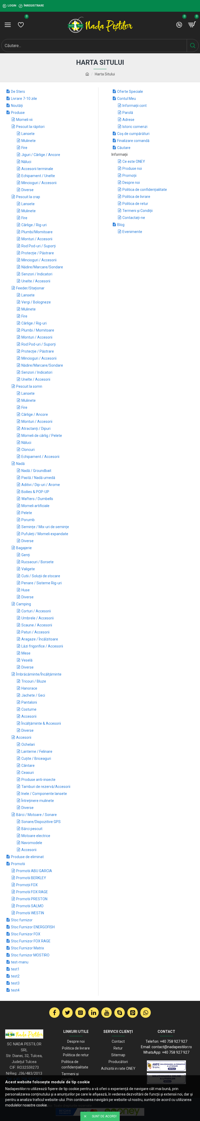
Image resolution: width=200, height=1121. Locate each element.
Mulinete (28, 141)
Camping (23, 604)
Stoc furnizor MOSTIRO (30, 955)
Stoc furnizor (22, 920)
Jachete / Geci (33, 695)
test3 (15, 983)
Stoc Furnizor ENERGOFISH (33, 927)
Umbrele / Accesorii (37, 618)
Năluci (26, 162)
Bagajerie (24, 548)
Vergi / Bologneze (36, 302)
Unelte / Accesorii (35, 281)
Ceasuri (27, 772)
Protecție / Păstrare (37, 253)
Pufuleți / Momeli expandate (44, 534)
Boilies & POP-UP (35, 492)
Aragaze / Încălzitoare (39, 639)
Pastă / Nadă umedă (38, 478)
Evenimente (132, 232)
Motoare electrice (35, 836)
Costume (28, 709)
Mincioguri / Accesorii (39, 183)
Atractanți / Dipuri (36, 428)
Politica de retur (135, 204)
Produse (18, 113)
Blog (120, 225)
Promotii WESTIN (30, 913)
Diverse (27, 190)
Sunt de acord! (104, 1116)
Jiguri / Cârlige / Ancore (40, 155)
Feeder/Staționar (30, 288)
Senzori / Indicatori (36, 274)
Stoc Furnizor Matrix (27, 948)
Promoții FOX (27, 885)
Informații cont (134, 105)
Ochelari (28, 744)
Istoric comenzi (134, 127)
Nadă (20, 464)
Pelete (26, 513)
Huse (25, 590)
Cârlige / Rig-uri (34, 225)
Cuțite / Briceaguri (36, 758)
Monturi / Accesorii (36, 239)
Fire (24, 148)
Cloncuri (28, 450)
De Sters (18, 91)
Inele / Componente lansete (44, 794)
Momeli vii (24, 120)
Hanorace (29, 688)
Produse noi (132, 168)
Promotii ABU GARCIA (34, 871)
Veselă (27, 660)
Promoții (129, 175)
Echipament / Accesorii (40, 457)
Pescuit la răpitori (30, 127)
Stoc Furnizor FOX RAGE (31, 941)
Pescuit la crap (28, 197)
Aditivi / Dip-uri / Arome (40, 485)
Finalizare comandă (133, 141)
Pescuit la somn (29, 386)
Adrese (128, 120)
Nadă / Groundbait (36, 471)
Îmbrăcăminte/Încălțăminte (38, 674)
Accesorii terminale (37, 169)
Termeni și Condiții (137, 211)
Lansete (28, 134)
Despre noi (131, 182)
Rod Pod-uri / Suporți (38, 246)
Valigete (28, 569)
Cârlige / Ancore (34, 414)
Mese (25, 653)
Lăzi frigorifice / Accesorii (42, 646)
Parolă (127, 113)
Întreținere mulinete (37, 801)
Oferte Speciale (130, 91)
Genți (25, 555)
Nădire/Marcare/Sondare (42, 267)
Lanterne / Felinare (36, 751)
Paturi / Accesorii (35, 632)
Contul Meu (126, 98)
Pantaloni (29, 702)
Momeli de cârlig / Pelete (41, 435)
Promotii (18, 864)
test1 (15, 969)
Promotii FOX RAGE (32, 892)
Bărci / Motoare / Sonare (36, 815)
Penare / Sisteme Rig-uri (41, 583)
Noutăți (17, 105)
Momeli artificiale (35, 506)
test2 (15, 976)
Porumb (28, 520)
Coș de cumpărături (133, 134)
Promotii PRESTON (31, 899)
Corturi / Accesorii (36, 611)
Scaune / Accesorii (36, 625)
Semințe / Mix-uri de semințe (45, 527)
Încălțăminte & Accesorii (41, 723)
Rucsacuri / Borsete (37, 562)
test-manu (19, 962)
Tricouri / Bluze (33, 681)
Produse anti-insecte (38, 779)
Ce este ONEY (133, 161)
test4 (15, 990)
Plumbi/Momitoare (37, 232)
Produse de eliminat (27, 857)
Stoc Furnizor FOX (25, 934)
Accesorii (28, 716)
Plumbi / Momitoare (37, 330)
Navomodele (31, 843)
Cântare (28, 765)
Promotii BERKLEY (31, 878)
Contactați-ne (133, 218)
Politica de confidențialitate (144, 189)
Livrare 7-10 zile (24, 98)
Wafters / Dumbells (37, 499)
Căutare (123, 148)
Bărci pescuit (31, 829)
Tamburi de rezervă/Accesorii (45, 787)
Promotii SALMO (29, 906)
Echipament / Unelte (38, 176)
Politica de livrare (136, 197)
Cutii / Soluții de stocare (40, 576)
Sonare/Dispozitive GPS (41, 822)
